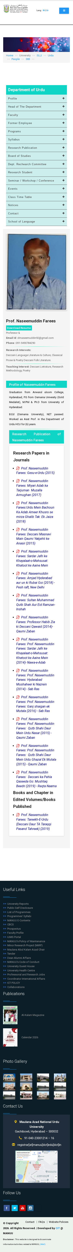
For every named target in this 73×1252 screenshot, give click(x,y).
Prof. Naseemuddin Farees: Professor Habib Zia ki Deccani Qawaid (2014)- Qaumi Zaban (35, 624)
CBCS (10, 924)
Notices (13, 205)
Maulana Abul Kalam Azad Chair (26, 949)
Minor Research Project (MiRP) (25, 945)
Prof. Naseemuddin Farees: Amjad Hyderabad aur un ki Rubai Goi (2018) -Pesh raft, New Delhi (35, 580)
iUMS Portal (14, 937)
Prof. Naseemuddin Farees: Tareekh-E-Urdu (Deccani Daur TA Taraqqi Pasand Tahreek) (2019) (33, 822)
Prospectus (14, 928)
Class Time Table (20, 197)
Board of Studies (19, 155)
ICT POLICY (13, 982)
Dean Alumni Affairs (19, 957)
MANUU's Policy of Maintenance (26, 941)
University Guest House (20, 966)
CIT (58, 1228)
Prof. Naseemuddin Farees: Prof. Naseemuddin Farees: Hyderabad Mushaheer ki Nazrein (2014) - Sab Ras (35, 680)
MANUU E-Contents (18, 920)
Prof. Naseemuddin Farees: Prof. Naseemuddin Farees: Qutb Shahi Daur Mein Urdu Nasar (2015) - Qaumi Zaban (35, 728)
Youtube (22, 1208)
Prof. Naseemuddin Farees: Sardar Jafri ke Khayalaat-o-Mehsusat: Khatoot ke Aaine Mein (32, 558)
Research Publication (22, 147)
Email (38, 1208)
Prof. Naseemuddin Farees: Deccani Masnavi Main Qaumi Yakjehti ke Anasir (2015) (33, 536)
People (16, 59)
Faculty (13, 115)
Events (13, 188)
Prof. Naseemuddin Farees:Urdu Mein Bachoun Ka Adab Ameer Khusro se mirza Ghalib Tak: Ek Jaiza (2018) (35, 512)
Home (9, 55)
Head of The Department (24, 106)
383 (28, 59)
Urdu (51, 55)
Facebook (7, 1208)
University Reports (18, 903)
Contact (13, 213)
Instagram (30, 1208)
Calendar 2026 (29, 1037)
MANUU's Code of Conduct (23, 961)
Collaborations (16, 987)
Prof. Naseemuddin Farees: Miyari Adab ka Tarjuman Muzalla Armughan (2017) (32, 488)
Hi (44, 10)
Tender (11, 953)
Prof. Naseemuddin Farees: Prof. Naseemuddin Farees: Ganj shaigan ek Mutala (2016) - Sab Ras (35, 704)
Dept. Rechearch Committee (27, 164)
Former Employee (20, 123)
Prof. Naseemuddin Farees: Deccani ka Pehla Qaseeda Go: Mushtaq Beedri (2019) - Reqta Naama (36, 779)
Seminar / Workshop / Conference (31, 180)
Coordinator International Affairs (26, 978)
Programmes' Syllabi (19, 916)
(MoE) (43, 1244)
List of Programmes (18, 912)
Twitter (15, 1208)
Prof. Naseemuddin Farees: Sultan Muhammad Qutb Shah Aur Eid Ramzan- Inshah (35, 602)
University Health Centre (21, 970)
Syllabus (14, 139)
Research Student (20, 172)
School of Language (21, 221)
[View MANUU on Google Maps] (36, 1166)
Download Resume (19, 327)
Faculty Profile (15, 932)
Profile (12, 98)
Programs (14, 131)
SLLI (39, 55)
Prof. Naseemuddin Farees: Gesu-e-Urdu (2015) (35, 470)
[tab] (36, 99)
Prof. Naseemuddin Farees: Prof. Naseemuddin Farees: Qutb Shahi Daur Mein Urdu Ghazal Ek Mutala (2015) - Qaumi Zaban (36, 755)
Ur (47, 10)
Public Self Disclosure (20, 907)
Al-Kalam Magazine (32, 1015)
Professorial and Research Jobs (26, 974)
